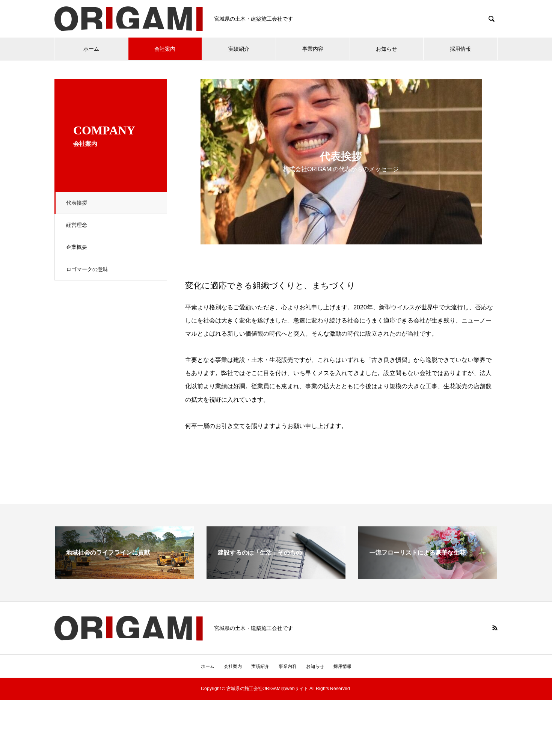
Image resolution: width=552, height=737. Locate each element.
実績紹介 (238, 49)
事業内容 (312, 49)
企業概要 (76, 247)
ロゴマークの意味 (87, 269)
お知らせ (386, 49)
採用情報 (460, 49)
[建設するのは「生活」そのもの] (276, 576)
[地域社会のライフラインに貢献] (124, 576)
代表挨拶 (76, 203)
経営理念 (76, 225)
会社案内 (164, 49)
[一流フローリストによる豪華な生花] (427, 576)
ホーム (91, 49)
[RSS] (495, 627)
